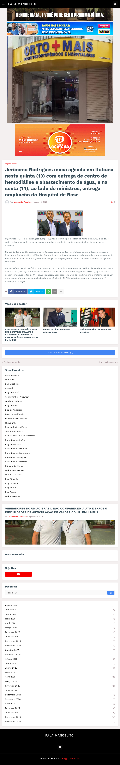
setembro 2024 (60, 699)
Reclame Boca (12, 375)
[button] (3, 4)
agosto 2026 (60, 605)
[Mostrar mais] (61, 291)
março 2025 (60, 681)
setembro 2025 (60, 654)
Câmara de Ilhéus (14, 466)
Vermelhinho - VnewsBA (17, 397)
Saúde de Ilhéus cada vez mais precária (95, 330)
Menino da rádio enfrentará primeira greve (56, 330)
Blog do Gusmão (13, 444)
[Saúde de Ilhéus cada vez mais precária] (97, 317)
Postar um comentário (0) (60, 353)
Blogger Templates (71, 758)
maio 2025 (60, 672)
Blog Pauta (10, 487)
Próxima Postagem (107, 362)
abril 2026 (60, 623)
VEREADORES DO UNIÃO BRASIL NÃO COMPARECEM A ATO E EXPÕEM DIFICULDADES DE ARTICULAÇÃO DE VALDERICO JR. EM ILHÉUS (22, 334)
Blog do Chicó (12, 392)
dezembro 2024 (60, 695)
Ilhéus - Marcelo (13, 475)
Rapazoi (9, 388)
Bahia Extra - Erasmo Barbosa (20, 436)
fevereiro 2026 (60, 632)
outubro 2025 (60, 650)
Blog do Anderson (14, 410)
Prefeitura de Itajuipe (16, 449)
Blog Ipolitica (11, 483)
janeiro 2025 (60, 690)
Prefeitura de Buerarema (17, 453)
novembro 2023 (60, 721)
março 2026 (60, 627)
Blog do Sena (11, 405)
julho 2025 (60, 663)
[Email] (54, 291)
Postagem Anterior (12, 362)
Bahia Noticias (12, 384)
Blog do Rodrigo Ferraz (16, 427)
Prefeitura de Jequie (15, 457)
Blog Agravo (10, 492)
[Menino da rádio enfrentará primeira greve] (60, 317)
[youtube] (18, 574)
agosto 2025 (60, 659)
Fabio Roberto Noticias (16, 418)
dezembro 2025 (60, 641)
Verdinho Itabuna (14, 401)
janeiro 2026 (60, 636)
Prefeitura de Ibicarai (16, 462)
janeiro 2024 (60, 712)
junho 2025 (60, 668)
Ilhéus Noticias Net (14, 470)
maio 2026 (60, 619)
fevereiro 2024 (60, 708)
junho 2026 (60, 614)
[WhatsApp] (48, 291)
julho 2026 (60, 610)
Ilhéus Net (10, 379)
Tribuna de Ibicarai (14, 431)
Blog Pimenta (11, 479)
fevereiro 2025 (60, 686)
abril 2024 (60, 703)
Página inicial (11, 164)
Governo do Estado (14, 414)
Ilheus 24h (10, 423)
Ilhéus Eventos (12, 496)
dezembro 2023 (60, 717)
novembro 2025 (60, 645)
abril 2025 (60, 677)
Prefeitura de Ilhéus (15, 440)
